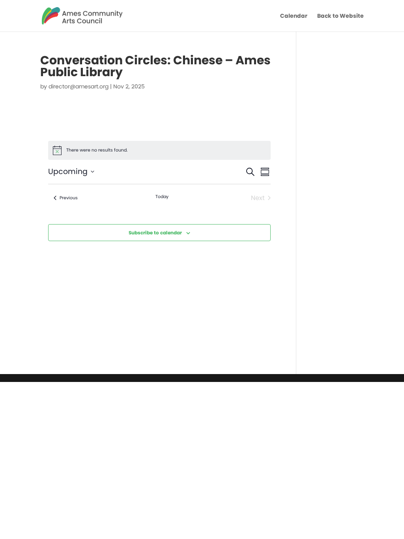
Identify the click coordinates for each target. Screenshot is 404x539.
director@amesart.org (78, 86)
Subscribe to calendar (155, 232)
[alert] (159, 150)
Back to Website (340, 16)
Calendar (293, 16)
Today (161, 197)
